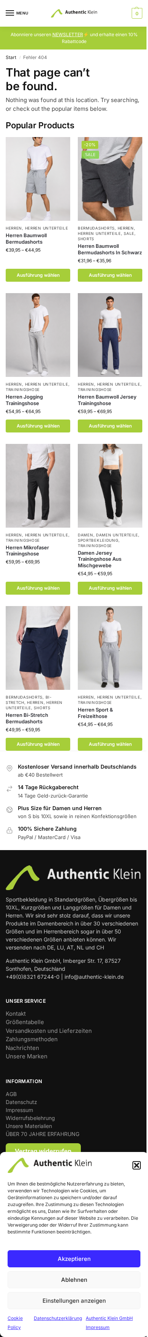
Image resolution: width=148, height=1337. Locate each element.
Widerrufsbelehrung (30, 1118)
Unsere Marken (26, 1056)
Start (11, 57)
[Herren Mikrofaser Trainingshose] (38, 486)
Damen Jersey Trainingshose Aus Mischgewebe (99, 559)
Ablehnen (74, 1279)
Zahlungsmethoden (32, 1039)
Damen (85, 535)
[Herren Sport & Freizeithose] (110, 648)
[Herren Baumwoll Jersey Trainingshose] (110, 335)
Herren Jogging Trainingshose (24, 400)
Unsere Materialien (29, 1126)
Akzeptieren (74, 1258)
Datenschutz (21, 1102)
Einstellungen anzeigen (74, 1300)
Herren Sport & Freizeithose (95, 713)
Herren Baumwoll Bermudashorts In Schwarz (110, 249)
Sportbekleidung (98, 540)
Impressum (19, 1110)
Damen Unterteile (117, 535)
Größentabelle (25, 1022)
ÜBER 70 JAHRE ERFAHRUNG (42, 1134)
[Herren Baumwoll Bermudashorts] (38, 179)
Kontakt (16, 1013)
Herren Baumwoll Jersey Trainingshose (107, 400)
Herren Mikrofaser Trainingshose (27, 550)
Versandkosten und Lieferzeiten (49, 1030)
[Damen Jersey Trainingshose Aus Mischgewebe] (110, 486)
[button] (136, 1165)
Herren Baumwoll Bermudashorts (26, 238)
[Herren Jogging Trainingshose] (38, 335)
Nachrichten (22, 1047)
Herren (14, 228)
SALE (129, 233)
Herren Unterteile (46, 228)
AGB (11, 1094)
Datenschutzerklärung (58, 1318)
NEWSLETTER (67, 34)
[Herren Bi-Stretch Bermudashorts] (38, 648)
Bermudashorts (96, 228)
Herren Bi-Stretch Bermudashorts (27, 718)
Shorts (86, 238)
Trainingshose (23, 389)
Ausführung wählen (38, 275)
